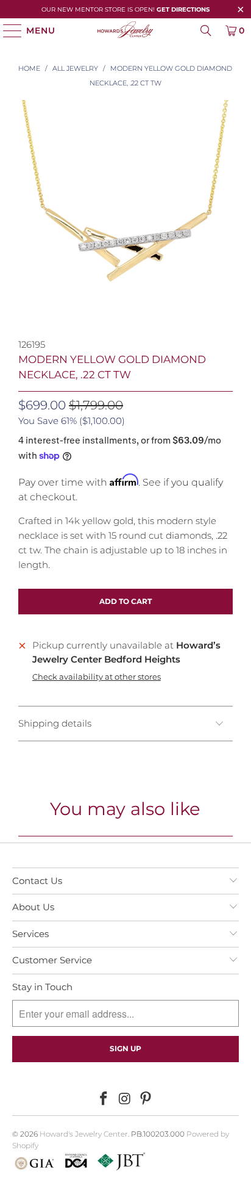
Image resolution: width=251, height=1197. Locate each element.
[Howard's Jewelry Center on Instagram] (125, 1099)
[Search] (205, 30)
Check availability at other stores (96, 676)
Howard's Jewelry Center (84, 1133)
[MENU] (7, 30)
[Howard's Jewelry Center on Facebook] (103, 1099)
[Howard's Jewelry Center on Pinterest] (146, 1099)
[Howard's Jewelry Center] (125, 30)
